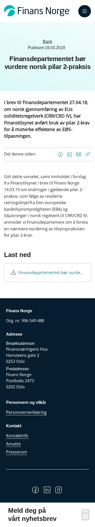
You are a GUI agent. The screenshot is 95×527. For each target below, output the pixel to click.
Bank (47, 41)
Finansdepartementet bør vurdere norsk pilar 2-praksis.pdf (51, 272)
